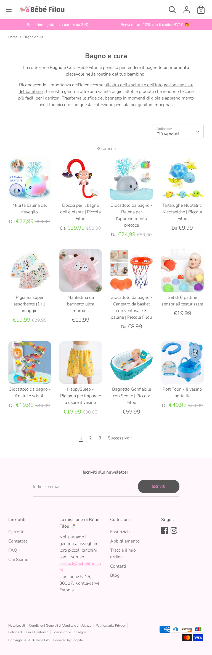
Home (12, 37)
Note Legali (16, 625)
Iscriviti (158, 486)
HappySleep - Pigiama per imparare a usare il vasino (80, 396)
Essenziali (120, 532)
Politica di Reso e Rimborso (28, 632)
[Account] (186, 7)
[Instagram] (174, 530)
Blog (115, 575)
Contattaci (18, 541)
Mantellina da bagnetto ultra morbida (80, 304)
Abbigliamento (125, 541)
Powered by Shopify (68, 640)
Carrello (16, 532)
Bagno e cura (33, 37)
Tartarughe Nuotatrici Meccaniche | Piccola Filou (182, 212)
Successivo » (120, 438)
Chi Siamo (18, 560)
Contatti (118, 566)
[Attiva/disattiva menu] (8, 9)
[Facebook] (164, 530)
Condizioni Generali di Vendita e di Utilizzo (60, 625)
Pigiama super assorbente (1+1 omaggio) (30, 304)
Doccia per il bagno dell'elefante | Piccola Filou (80, 212)
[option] (57, 24)
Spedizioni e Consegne (69, 632)
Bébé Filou (44, 640)
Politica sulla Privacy (111, 625)
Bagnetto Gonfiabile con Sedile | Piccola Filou (131, 396)
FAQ (12, 550)
